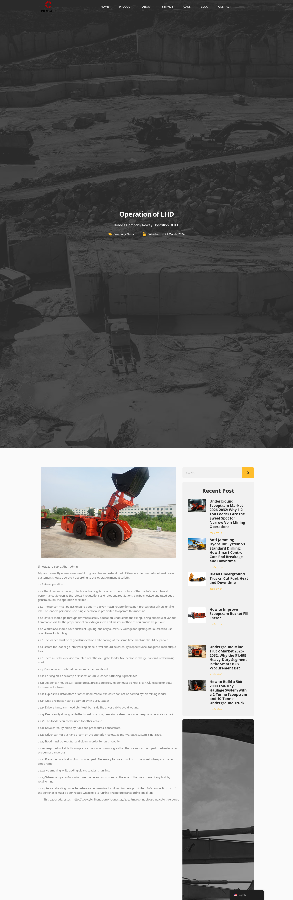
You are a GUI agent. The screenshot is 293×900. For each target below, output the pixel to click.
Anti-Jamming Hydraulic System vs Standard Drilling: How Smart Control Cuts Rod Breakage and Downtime (227, 550)
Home (105, 6)
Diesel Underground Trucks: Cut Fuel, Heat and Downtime (229, 578)
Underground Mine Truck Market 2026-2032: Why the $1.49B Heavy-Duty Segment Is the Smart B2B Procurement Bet (228, 657)
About (147, 6)
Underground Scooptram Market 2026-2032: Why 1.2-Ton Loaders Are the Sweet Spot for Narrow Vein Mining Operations (227, 514)
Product (125, 6)
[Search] (248, 472)
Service (167, 6)
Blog (204, 6)
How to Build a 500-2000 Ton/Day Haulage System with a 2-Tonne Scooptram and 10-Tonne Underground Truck (228, 692)
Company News (138, 225)
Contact (224, 6)
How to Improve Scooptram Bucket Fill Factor (229, 613)
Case (187, 6)
